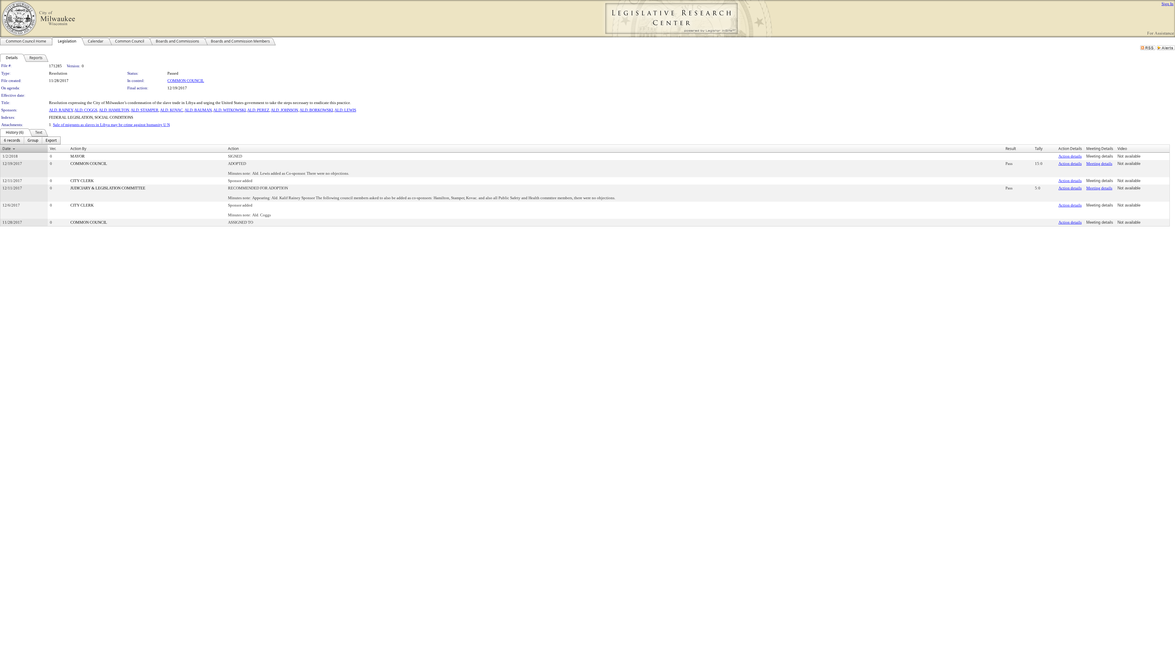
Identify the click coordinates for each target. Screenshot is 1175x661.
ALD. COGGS (85, 110)
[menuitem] (12, 140)
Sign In (1167, 4)
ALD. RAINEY (61, 110)
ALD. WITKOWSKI (229, 110)
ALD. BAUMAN (198, 110)
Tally (1039, 148)
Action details (1070, 156)
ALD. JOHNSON (284, 110)
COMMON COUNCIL (185, 80)
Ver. (53, 148)
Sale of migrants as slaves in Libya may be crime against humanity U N (111, 124)
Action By (78, 148)
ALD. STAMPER (145, 110)
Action (233, 148)
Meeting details (1099, 163)
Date (6, 148)
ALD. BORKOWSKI (316, 110)
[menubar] (30, 140)
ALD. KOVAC (171, 110)
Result (1010, 148)
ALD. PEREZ (258, 110)
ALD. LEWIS (345, 110)
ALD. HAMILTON (114, 110)
